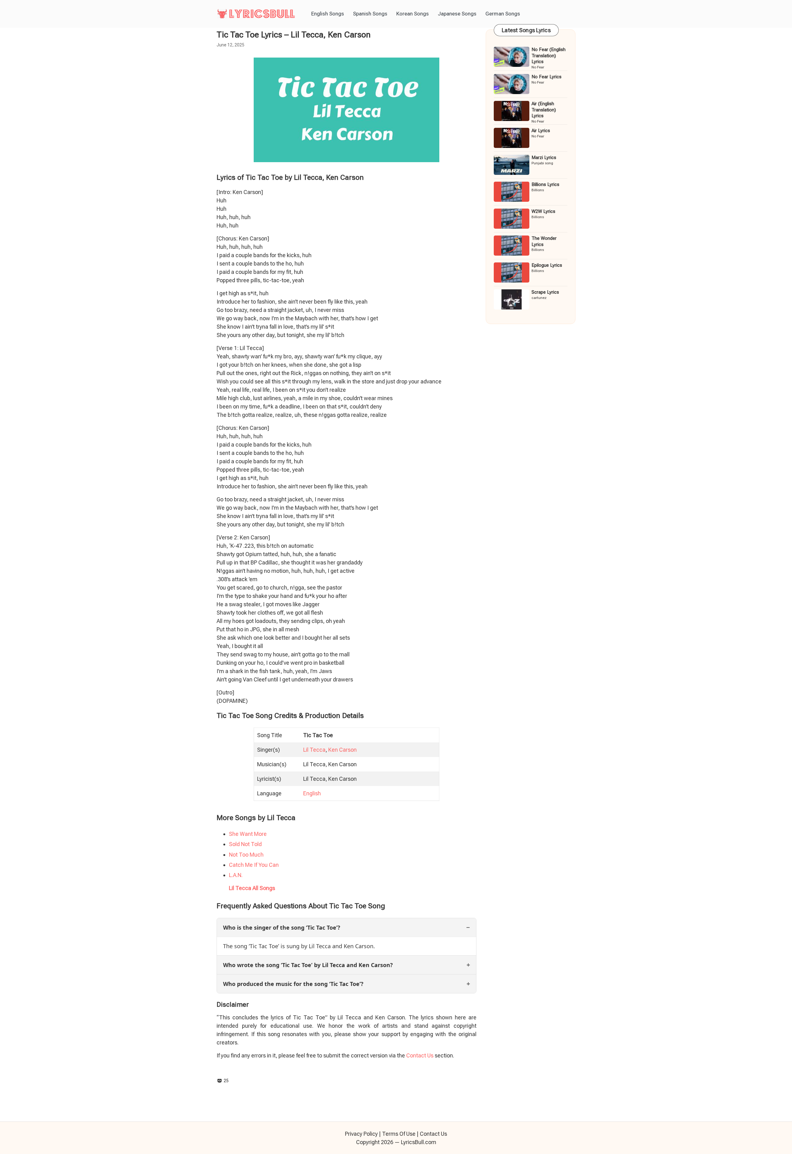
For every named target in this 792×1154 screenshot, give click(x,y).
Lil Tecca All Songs (252, 888)
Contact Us (419, 1055)
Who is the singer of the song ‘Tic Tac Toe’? (281, 927)
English (312, 793)
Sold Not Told (245, 844)
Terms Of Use (398, 1133)
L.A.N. (236, 875)
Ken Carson (342, 749)
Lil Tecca (314, 749)
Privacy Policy (361, 1133)
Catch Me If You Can (254, 865)
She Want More (248, 834)
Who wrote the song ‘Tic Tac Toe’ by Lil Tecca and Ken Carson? (308, 965)
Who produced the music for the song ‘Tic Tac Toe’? (293, 984)
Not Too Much (246, 854)
